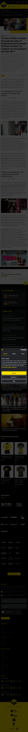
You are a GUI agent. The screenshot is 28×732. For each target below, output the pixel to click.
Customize (13, 377)
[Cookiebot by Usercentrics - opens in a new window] (20, 350)
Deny (14, 381)
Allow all (14, 373)
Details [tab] (14, 353)
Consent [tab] (5, 353)
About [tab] (22, 353)
